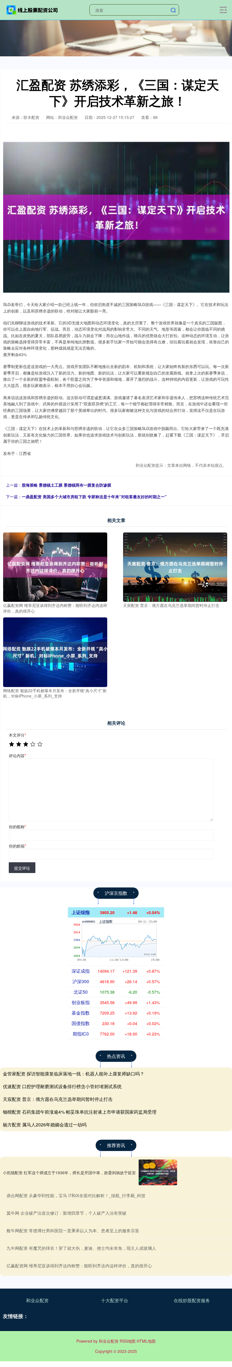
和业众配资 (37, 1300)
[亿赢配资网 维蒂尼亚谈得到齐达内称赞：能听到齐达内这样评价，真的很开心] (55, 566)
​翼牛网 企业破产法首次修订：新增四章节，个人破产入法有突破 (66, 1213)
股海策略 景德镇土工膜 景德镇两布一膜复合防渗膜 (66, 485)
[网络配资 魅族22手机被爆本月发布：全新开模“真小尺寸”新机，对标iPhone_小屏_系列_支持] (55, 651)
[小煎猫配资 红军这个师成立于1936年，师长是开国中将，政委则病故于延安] (158, 1172)
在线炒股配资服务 (192, 1300)
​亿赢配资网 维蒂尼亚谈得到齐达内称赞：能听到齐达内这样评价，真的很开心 (79, 1265)
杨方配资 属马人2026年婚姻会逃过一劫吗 (45, 1124)
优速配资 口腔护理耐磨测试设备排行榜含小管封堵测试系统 (62, 1086)
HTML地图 (146, 1341)
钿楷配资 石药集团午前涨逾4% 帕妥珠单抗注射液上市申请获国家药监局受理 (79, 1112)
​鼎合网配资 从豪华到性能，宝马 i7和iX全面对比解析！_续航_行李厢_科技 (76, 1195)
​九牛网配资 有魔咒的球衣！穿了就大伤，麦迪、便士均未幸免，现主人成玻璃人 (81, 1248)
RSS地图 (128, 1341)
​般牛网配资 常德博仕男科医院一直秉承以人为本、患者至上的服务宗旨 (73, 1230)
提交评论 (22, 868)
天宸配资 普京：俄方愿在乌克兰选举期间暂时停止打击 (58, 1099)
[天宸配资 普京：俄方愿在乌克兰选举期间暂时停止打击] (175, 566)
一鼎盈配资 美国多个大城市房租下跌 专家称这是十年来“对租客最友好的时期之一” (94, 496)
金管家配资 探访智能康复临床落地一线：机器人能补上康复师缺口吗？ (73, 1073)
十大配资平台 (114, 1300)
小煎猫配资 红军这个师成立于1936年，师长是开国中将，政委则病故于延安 (69, 1172)
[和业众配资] (32, 9)
